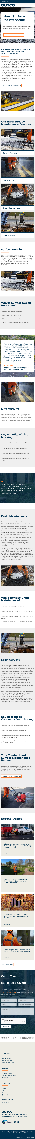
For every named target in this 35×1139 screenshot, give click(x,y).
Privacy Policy (30, 1137)
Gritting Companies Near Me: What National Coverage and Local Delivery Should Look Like (17, 845)
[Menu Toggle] (24, 5)
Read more (7, 854)
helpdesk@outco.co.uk (13, 991)
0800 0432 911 (5, 1)
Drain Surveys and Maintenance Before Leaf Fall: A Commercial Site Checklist (16, 916)
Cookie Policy (19, 1137)
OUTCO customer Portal (8, 992)
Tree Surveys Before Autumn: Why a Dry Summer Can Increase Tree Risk (17, 950)
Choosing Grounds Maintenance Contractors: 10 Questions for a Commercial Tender (15, 881)
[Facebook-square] (18, 1122)
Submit (6, 1027)
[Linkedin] (15, 1122)
